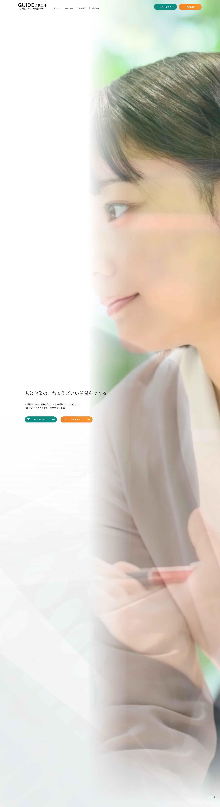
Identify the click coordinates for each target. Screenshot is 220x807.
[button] (209, 797)
